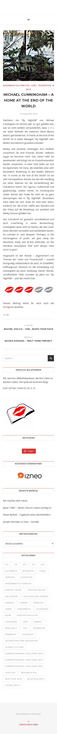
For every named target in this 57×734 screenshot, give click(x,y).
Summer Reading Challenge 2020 (24, 666)
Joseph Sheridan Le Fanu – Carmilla (21, 521)
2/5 (15, 564)
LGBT (34, 85)
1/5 (7, 564)
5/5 (42, 564)
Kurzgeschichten (27, 615)
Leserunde (11, 622)
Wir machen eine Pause (15, 500)
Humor (24, 602)
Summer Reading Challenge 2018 (24, 653)
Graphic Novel (13, 590)
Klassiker (42, 609)
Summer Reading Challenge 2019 (24, 660)
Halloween (11, 596)
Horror (9, 602)
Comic (43, 571)
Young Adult (13, 685)
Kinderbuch (24, 609)
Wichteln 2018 (13, 679)
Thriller (10, 672)
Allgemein (11, 571)
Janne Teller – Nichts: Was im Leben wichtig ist (27, 507)
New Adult (11, 628)
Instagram (8, 306)
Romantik (11, 634)
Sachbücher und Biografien (21, 641)
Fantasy (10, 577)
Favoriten (27, 577)
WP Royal (36, 714)
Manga (38, 622)
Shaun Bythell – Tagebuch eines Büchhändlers (26, 514)
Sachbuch (28, 634)
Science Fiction (14, 647)
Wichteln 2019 (35, 679)
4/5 (33, 564)
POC (25, 628)
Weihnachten (28, 672)
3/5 (24, 564)
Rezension (45, 85)
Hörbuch (38, 602)
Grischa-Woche (37, 590)
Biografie (28, 571)
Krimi (8, 615)
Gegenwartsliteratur (16, 85)
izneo (8, 609)
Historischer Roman (36, 596)
